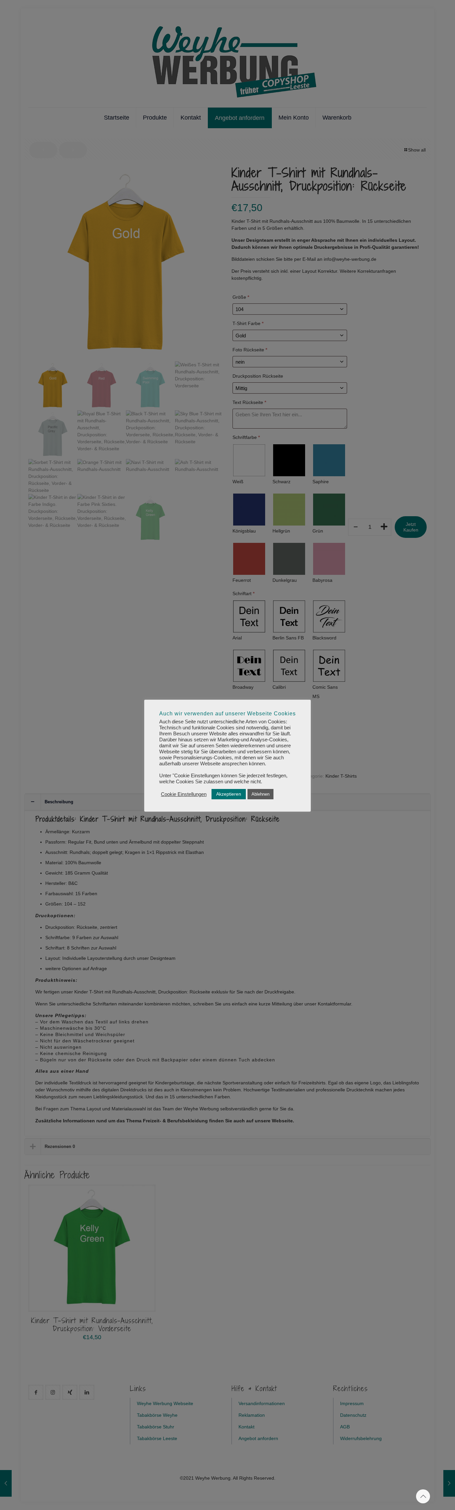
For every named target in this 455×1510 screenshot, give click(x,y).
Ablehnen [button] (260, 794)
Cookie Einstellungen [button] (184, 794)
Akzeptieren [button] (228, 794)
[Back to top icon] (423, 1496)
